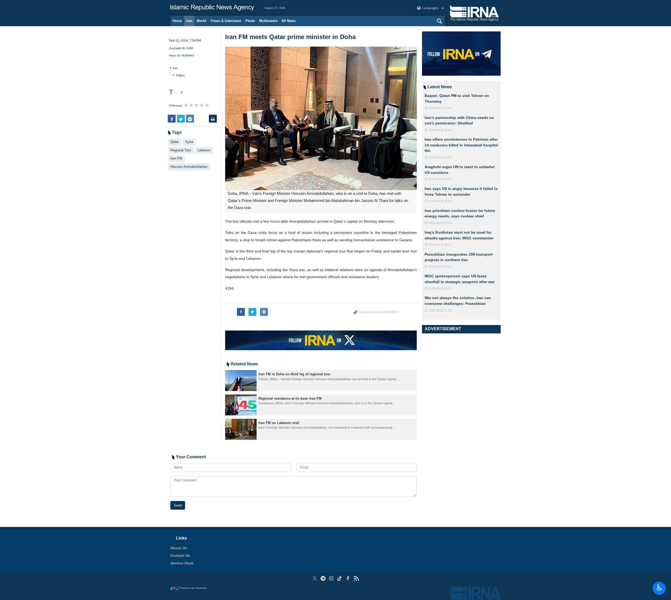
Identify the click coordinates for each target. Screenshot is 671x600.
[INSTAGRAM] (331, 578)
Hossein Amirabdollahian (189, 167)
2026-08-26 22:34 (440, 179)
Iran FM (176, 158)
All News (289, 21)
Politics (180, 75)
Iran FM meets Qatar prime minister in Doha (290, 36)
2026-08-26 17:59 (440, 310)
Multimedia (268, 21)
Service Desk (181, 563)
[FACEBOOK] (347, 578)
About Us (178, 548)
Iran (189, 21)
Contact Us (180, 555)
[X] (314, 578)
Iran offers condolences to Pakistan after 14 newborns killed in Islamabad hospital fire (461, 145)
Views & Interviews (225, 21)
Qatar (174, 142)
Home (177, 21)
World (201, 21)
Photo (250, 21)
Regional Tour (180, 150)
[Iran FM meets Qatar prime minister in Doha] (321, 118)
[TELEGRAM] (323, 578)
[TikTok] (339, 578)
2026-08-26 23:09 (440, 157)
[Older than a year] (241, 380)
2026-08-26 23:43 (440, 107)
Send (178, 505)
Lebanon (204, 150)
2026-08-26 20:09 (440, 222)
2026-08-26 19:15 (440, 266)
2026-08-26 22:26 (440, 201)
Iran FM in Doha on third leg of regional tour (294, 374)
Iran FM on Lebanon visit (278, 423)
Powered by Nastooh (193, 588)
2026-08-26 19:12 (440, 288)
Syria (189, 142)
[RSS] (356, 578)
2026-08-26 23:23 (440, 129)
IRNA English (212, 8)
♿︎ (659, 587)
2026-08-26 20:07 (440, 244)
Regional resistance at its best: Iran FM (290, 398)
